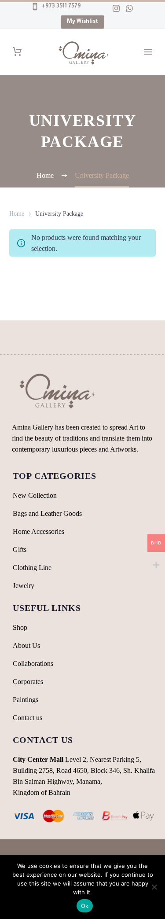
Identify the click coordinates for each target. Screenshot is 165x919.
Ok (85, 905)
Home (16, 213)
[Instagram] (116, 8)
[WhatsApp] (129, 8)
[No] (154, 886)
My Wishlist (82, 22)
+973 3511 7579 (60, 7)
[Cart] (17, 51)
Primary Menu (148, 52)
